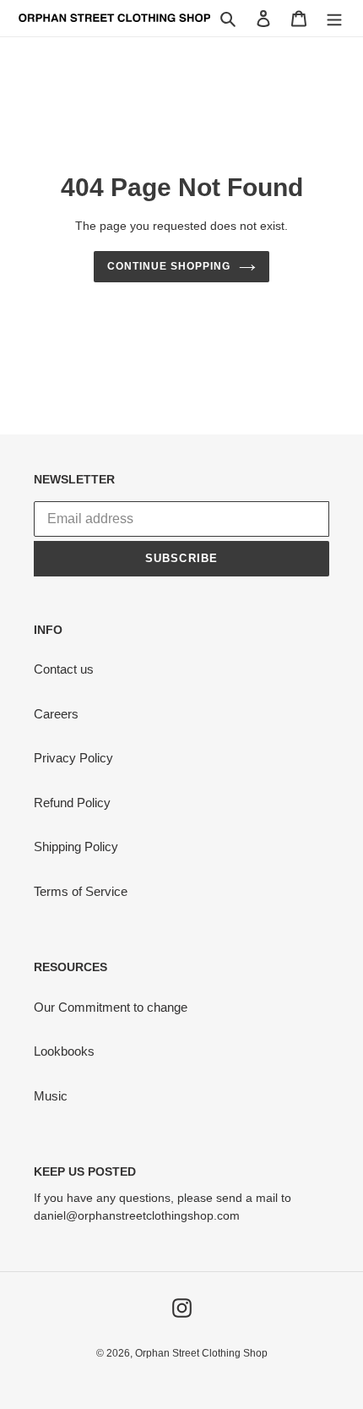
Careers (56, 714)
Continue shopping (168, 266)
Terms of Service (80, 891)
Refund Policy (72, 802)
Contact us (64, 669)
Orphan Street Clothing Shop (201, 1353)
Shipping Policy (76, 846)
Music (51, 1096)
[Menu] (334, 18)
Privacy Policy (73, 758)
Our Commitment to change (110, 1007)
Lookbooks (64, 1051)
